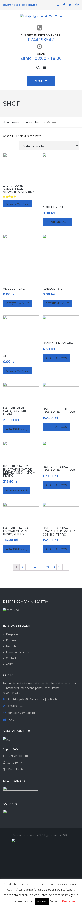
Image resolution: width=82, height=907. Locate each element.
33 (47, 567)
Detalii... (56, 901)
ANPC (10, 664)
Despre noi (13, 634)
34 (53, 567)
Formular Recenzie (18, 652)
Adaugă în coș (56, 358)
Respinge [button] (68, 901)
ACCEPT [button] (41, 901)
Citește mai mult (17, 203)
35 (59, 567)
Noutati (11, 646)
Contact (11, 658)
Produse (11, 640)
